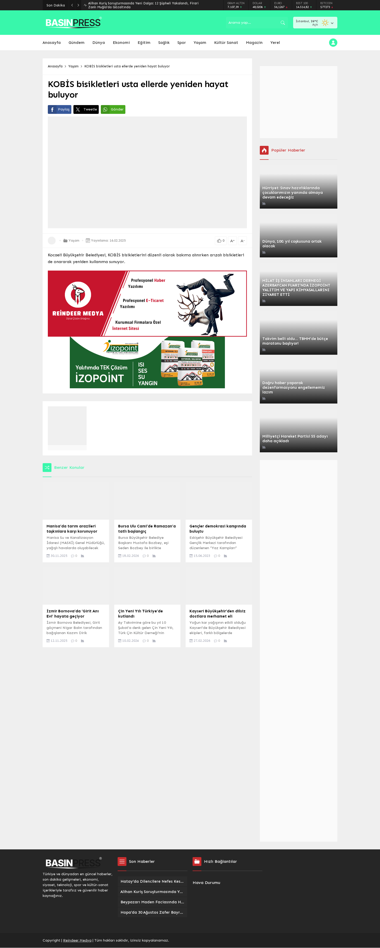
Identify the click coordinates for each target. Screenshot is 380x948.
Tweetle (90, 109)
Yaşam (73, 66)
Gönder (117, 109)
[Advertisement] (298, 102)
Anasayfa (55, 66)
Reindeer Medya (77, 940)
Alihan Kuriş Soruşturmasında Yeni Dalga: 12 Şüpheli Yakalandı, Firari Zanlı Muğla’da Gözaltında (143, 5)
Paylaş (64, 109)
